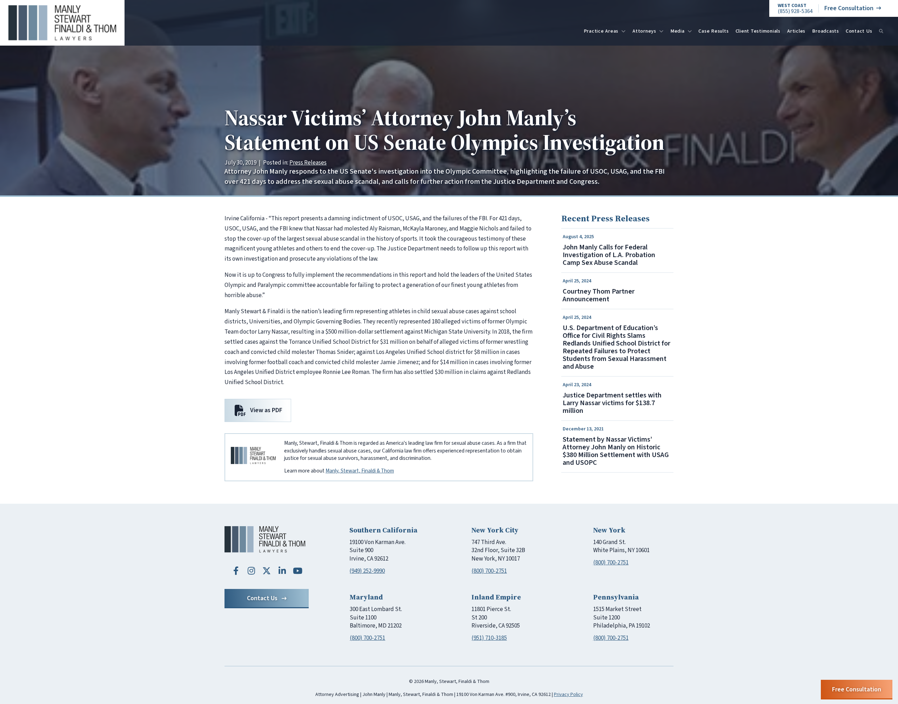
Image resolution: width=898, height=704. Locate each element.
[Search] (881, 31)
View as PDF (266, 410)
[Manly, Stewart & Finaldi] (264, 539)
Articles (796, 31)
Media (677, 31)
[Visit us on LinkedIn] (282, 571)
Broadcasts (825, 31)
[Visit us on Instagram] (251, 571)
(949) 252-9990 (367, 571)
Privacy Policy (568, 694)
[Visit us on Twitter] (267, 571)
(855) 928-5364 (795, 8)
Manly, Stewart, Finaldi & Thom (360, 471)
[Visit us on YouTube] (297, 571)
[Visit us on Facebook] (236, 571)
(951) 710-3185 (489, 638)
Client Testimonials (758, 31)
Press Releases (308, 163)
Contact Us (859, 31)
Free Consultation (848, 8)
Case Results (713, 31)
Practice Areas (601, 31)
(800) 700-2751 (489, 571)
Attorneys (644, 31)
